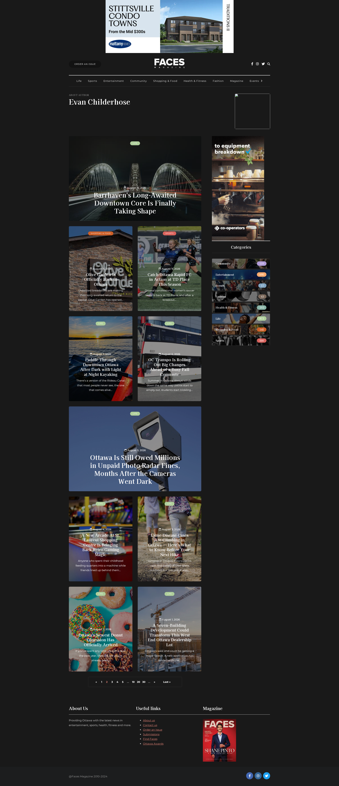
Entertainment (113, 81)
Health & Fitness (195, 81)
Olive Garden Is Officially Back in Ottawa (100, 279)
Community (138, 81)
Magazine (236, 81)
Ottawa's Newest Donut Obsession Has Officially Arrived (101, 639)
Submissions (151, 734)
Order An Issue (85, 64)
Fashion (218, 81)
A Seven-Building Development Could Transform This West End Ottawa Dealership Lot (169, 634)
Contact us (150, 725)
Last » (167, 682)
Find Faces (150, 739)
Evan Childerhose (99, 101)
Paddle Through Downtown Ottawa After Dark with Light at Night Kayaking (100, 367)
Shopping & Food (165, 81)
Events (254, 81)
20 (138, 682)
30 (143, 682)
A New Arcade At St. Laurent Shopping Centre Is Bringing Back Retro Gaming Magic (100, 544)
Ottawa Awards (153, 743)
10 (133, 682)
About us (149, 720)
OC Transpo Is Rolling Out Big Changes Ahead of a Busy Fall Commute (169, 367)
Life (79, 81)
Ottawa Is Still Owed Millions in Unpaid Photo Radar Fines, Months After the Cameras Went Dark (135, 469)
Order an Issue (152, 729)
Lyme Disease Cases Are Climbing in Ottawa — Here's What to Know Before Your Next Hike (169, 544)
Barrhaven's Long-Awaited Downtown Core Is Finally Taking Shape (135, 202)
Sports (92, 81)
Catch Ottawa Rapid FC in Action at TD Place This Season (169, 279)
